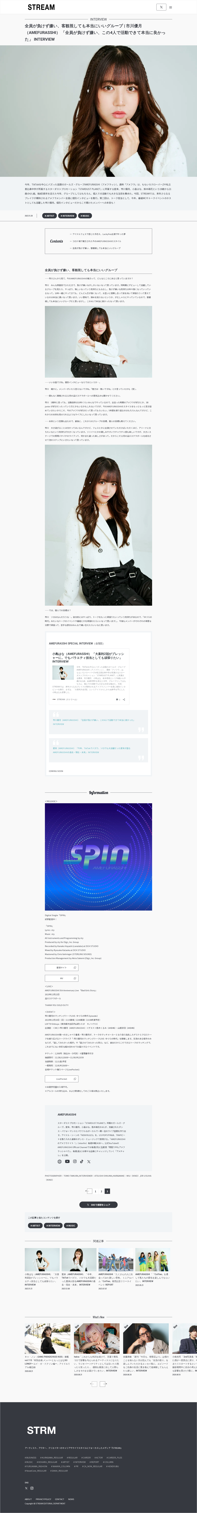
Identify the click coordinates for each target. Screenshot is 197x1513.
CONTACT (59, 1499)
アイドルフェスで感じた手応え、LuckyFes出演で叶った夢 (99, 234)
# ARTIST (49, 215)
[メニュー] (170, 7)
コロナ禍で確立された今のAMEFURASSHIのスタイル (97, 241)
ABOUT (28, 1499)
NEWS (71, 1499)
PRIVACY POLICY (43, 1499)
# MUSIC (85, 215)
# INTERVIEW (67, 215)
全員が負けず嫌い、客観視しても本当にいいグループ (96, 248)
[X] (161, 7)
